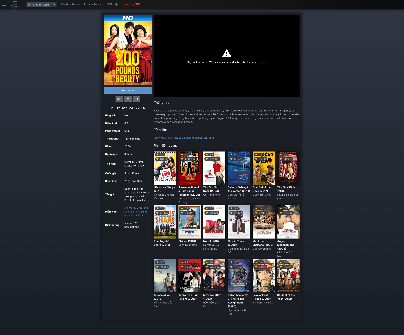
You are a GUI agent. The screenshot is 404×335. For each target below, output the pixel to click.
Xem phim (128, 90)
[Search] (53, 4)
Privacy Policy (92, 4)
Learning (129, 4)
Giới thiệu (113, 4)
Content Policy (70, 4)
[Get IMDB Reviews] (119, 99)
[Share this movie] (128, 99)
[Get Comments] (136, 99)
